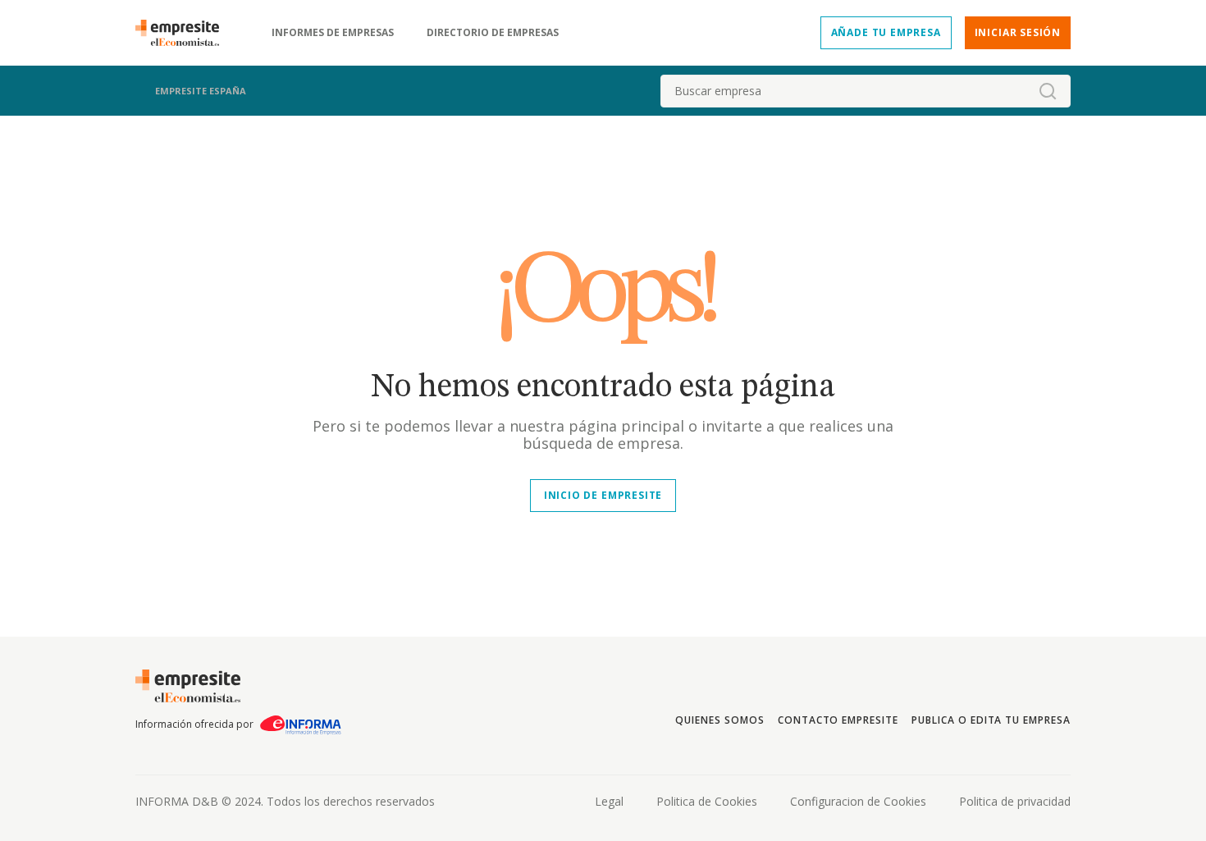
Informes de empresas (333, 33)
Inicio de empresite (603, 495)
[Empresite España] (183, 33)
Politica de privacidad (1015, 801)
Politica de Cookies (706, 801)
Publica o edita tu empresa (991, 720)
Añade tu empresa (886, 32)
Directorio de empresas (493, 33)
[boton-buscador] (1048, 91)
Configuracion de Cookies (858, 801)
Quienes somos (719, 720)
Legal (609, 801)
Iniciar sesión (1018, 32)
